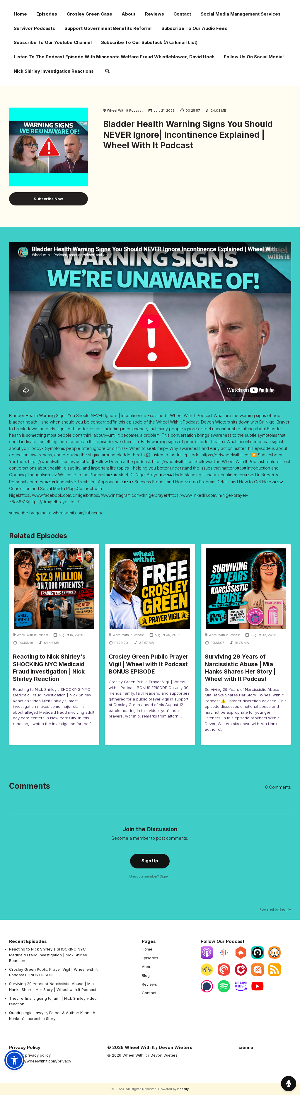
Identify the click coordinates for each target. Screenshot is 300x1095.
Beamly (183, 1089)
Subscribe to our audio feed (194, 28)
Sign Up (150, 860)
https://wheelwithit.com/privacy (42, 1061)
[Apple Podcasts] (207, 957)
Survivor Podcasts (34, 28)
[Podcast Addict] (257, 974)
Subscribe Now (48, 198)
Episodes (46, 14)
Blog (146, 975)
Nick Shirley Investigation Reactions (54, 71)
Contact (182, 14)
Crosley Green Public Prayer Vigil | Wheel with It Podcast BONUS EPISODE (148, 664)
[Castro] (257, 957)
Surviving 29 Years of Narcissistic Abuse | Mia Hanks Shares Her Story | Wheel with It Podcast (240, 667)
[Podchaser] (207, 991)
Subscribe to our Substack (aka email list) (149, 42)
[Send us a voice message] (288, 1083)
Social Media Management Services (241, 14)
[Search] (107, 71)
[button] (14, 1060)
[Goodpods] (207, 974)
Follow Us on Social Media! (254, 56)
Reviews (154, 14)
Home (20, 14)
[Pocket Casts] (224, 974)
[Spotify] (224, 991)
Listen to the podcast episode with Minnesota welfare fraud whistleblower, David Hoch (114, 56)
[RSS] (274, 974)
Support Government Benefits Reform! (108, 28)
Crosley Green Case (89, 14)
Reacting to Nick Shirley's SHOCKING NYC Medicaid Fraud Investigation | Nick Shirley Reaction (49, 667)
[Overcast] (274, 957)
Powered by (275, 909)
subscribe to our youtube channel (53, 42)
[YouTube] (257, 991)
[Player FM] (241, 974)
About (128, 14)
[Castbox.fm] (241, 957)
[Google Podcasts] (224, 957)
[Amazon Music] (241, 991)
